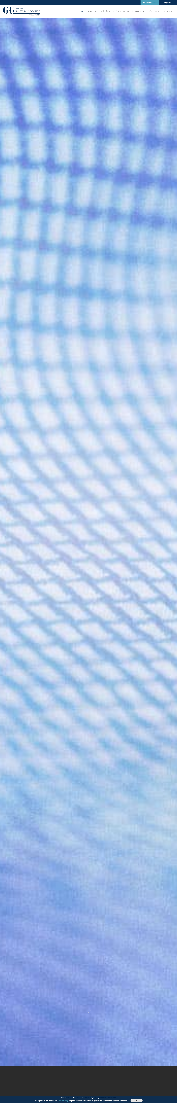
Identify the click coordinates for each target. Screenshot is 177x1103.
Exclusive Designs (121, 11)
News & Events (138, 11)
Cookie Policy (63, 1100)
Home (82, 11)
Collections (105, 11)
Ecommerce (151, 2)
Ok (137, 1101)
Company (92, 11)
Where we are (155, 11)
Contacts (168, 11)
